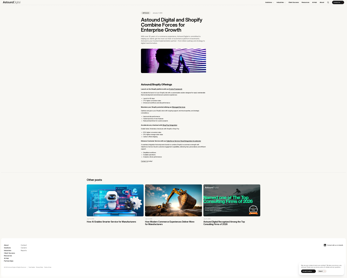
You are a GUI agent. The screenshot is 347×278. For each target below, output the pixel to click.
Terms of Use (47, 267)
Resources (8, 256)
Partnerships (8, 261)
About (6, 245)
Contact (24, 245)
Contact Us (144, 161)
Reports (24, 250)
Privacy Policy (39, 267)
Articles (146, 13)
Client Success (9, 253)
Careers (24, 248)
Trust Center (31, 267)
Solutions (7, 248)
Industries (7, 250)
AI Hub (6, 258)
